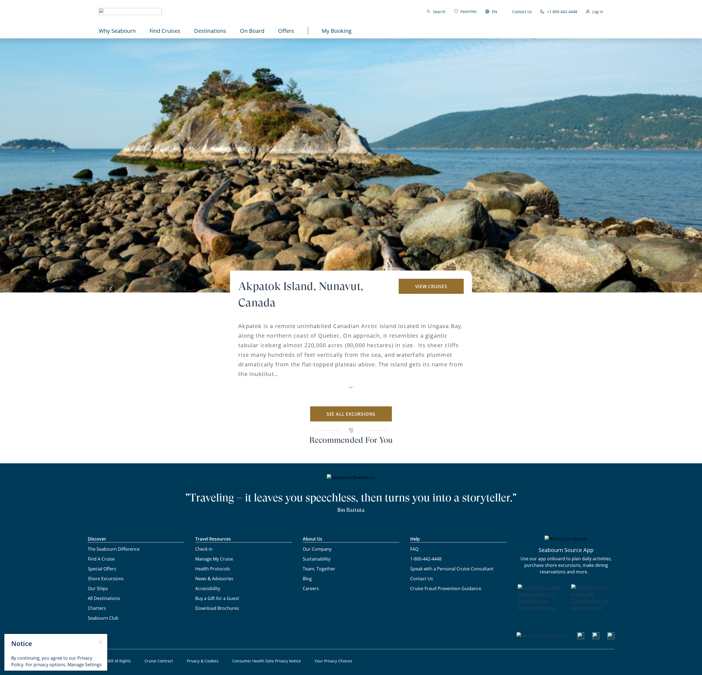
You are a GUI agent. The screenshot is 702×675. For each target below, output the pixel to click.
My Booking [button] (337, 31)
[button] (130, 11)
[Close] (100, 642)
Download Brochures (217, 608)
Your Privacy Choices (333, 660)
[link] (465, 11)
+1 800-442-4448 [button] (562, 11)
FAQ (414, 549)
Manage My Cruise (214, 559)
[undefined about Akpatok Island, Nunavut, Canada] (351, 389)
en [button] (494, 11)
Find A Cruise (101, 559)
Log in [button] (597, 11)
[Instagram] (595, 637)
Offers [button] (286, 31)
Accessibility (207, 588)
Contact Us (522, 11)
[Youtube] (580, 637)
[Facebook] (543, 636)
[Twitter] (610, 637)
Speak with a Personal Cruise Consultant (452, 569)
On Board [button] (252, 31)
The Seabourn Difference (114, 549)
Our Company (317, 549)
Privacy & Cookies (203, 660)
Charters (97, 608)
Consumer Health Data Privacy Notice (266, 660)
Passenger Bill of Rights (109, 660)
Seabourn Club (103, 618)
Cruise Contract (159, 660)
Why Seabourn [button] (117, 31)
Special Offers (102, 569)
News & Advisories (214, 579)
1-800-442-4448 (425, 559)
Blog (307, 579)
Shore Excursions (106, 579)
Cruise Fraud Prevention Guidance (445, 588)
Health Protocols (212, 569)
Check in (204, 549)
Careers (311, 588)
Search (439, 11)
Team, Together (319, 569)
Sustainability (316, 559)
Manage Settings (84, 665)
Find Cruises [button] (164, 31)
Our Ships (98, 588)
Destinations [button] (210, 31)
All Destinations (104, 598)
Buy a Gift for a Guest (217, 598)
